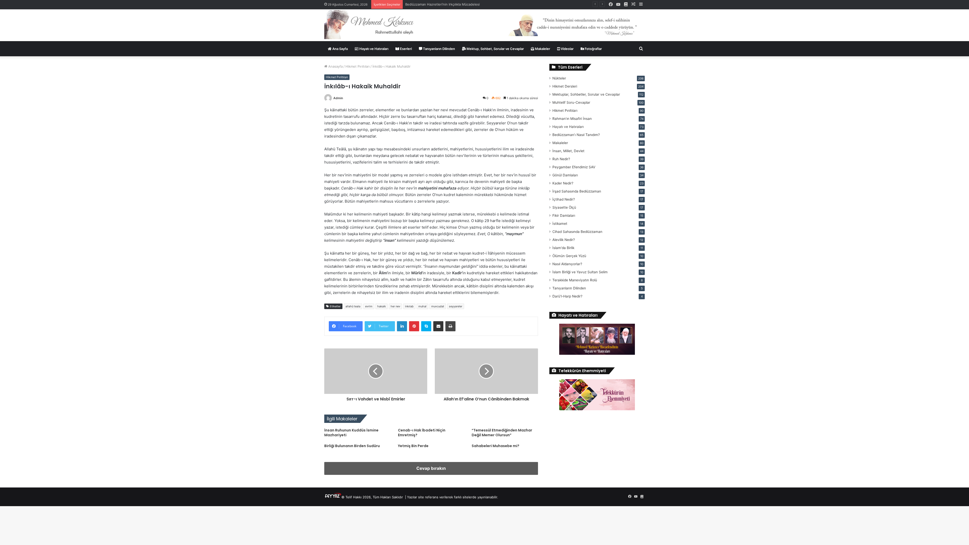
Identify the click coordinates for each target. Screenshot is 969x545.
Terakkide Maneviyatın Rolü (574, 280)
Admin (338, 98)
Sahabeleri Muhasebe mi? (495, 445)
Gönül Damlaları (565, 175)
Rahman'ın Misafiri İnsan (572, 119)
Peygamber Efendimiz (573, 167)
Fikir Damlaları (563, 215)
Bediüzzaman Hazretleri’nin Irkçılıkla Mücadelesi (442, 4)
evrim (368, 306)
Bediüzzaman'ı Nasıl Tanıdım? (576, 135)
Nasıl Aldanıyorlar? (567, 264)
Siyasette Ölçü (564, 207)
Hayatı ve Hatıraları (373, 49)
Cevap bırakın (431, 468)
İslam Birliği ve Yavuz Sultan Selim (580, 272)
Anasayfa (335, 66)
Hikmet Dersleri (564, 86)
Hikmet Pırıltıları (357, 66)
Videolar (567, 49)
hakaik (381, 306)
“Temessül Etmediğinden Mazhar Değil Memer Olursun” (502, 433)
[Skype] (426, 326)
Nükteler (559, 78)
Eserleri (405, 49)
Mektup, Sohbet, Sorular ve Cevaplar (495, 49)
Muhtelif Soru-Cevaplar (571, 102)
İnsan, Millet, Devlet (568, 151)
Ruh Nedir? (561, 159)
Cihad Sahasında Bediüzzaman (577, 232)
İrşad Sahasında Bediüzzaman (576, 191)
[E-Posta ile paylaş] (438, 326)
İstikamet (559, 224)
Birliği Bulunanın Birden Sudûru (352, 445)
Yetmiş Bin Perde (413, 445)
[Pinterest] (414, 326)
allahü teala (352, 306)
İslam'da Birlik (563, 248)
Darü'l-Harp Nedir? (567, 296)
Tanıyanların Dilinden (438, 49)
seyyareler (455, 306)
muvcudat (437, 306)
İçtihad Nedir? (563, 199)
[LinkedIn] (402, 326)
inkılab (409, 306)
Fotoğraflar (593, 49)
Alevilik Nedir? (563, 240)
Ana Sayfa (340, 49)
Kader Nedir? (562, 183)
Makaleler (542, 49)
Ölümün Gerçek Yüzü (569, 256)
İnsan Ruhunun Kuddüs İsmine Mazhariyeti (351, 433)
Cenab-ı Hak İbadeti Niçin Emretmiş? (421, 433)
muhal (422, 306)
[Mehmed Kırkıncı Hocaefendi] (375, 24)
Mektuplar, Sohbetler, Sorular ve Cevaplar (586, 94)
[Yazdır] (450, 326)
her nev (395, 306)
